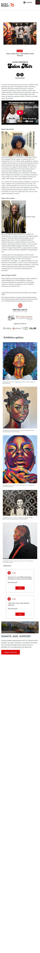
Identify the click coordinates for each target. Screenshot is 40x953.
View (20, 588)
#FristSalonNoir (20, 78)
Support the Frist (10, 652)
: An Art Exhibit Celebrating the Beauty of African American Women (20, 579)
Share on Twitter (22, 74)
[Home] (7, 5)
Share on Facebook (18, 74)
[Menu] (37, 2)
